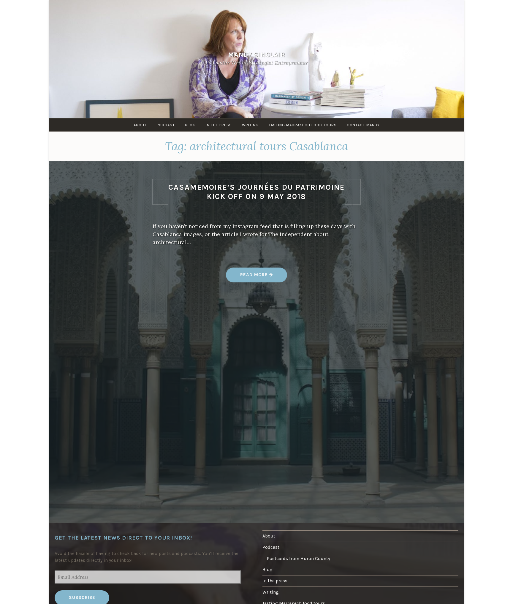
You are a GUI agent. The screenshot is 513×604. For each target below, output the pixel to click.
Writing (250, 125)
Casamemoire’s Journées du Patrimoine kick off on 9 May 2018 (256, 192)
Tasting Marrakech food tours (303, 125)
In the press (219, 125)
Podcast (166, 125)
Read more (256, 277)
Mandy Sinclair (256, 54)
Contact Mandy (363, 125)
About (140, 125)
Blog (190, 125)
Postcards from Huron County (298, 558)
